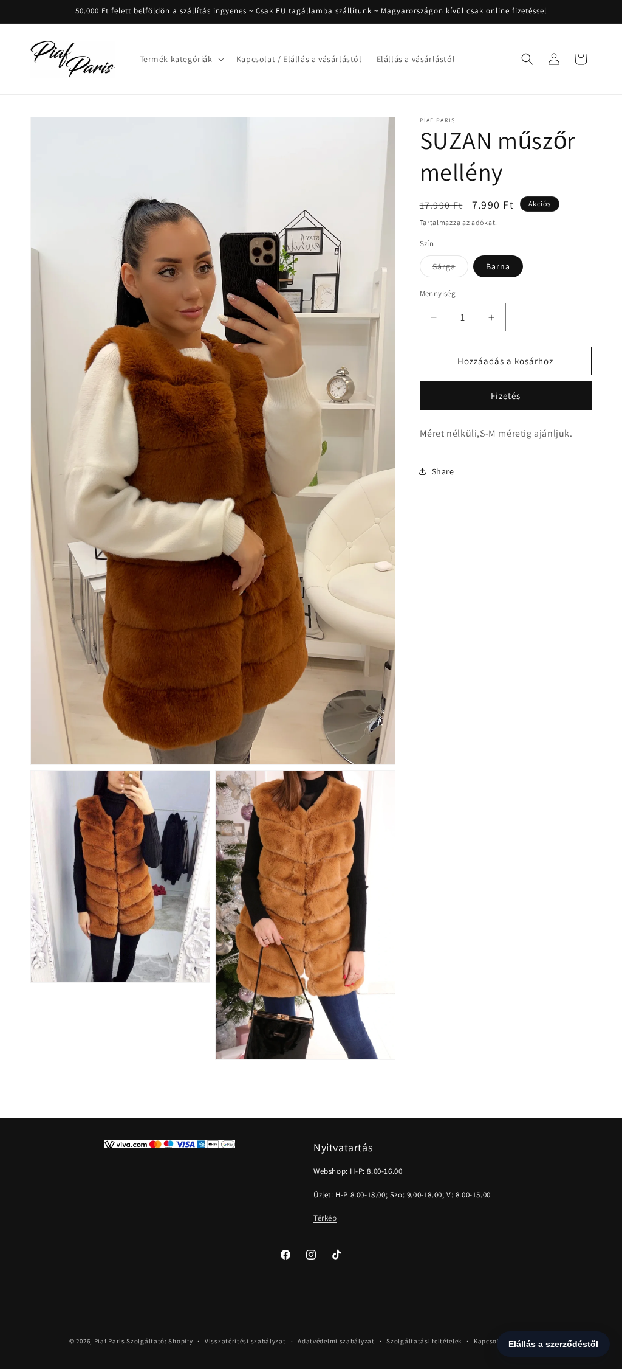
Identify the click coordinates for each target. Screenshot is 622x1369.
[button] (180, 59)
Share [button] (443, 471)
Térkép (325, 1218)
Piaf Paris (109, 1341)
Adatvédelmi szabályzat (336, 1341)
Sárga (450, 268)
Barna (498, 266)
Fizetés (506, 395)
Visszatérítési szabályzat (245, 1341)
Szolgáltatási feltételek (424, 1341)
